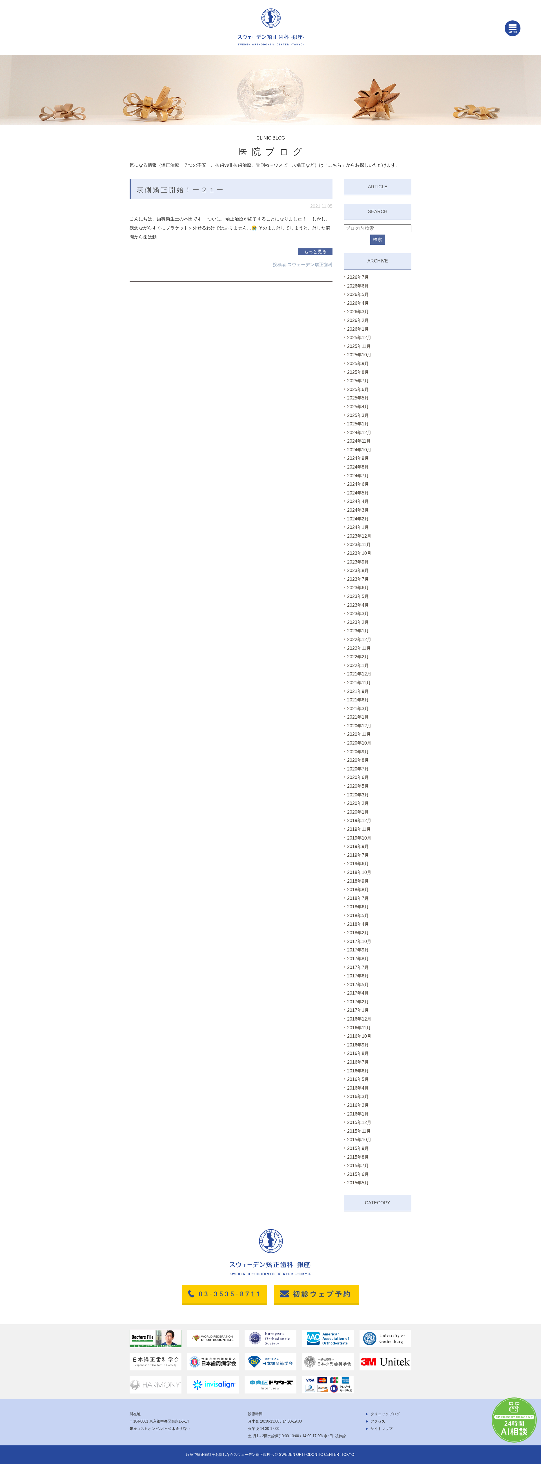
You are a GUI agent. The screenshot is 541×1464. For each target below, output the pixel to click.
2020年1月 (358, 812)
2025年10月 (359, 354)
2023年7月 (358, 579)
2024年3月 (358, 510)
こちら (335, 165)
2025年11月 (359, 346)
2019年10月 (359, 838)
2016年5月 (358, 1079)
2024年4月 (358, 501)
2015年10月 (359, 1139)
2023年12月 (359, 536)
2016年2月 (358, 1105)
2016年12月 (359, 1019)
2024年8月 (358, 467)
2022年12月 (359, 639)
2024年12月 (359, 432)
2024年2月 (358, 518)
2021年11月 (359, 682)
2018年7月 (358, 898)
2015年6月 (358, 1174)
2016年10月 (359, 1036)
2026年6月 (358, 286)
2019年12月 (359, 820)
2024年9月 (358, 458)
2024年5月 (358, 493)
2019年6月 (358, 863)
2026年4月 (358, 303)
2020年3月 (358, 794)
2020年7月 (358, 769)
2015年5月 (358, 1182)
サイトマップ (382, 1429)
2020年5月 (358, 786)
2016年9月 (358, 1045)
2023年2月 (358, 622)
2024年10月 (359, 449)
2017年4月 (358, 993)
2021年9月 (358, 691)
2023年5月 (358, 596)
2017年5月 (358, 984)
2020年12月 (359, 725)
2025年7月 (358, 380)
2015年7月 (358, 1165)
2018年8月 (358, 889)
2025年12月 (359, 337)
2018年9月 (358, 881)
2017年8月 (358, 958)
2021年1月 (358, 717)
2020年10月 (359, 743)
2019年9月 (358, 846)
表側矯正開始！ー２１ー (181, 190)
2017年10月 (359, 941)
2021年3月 (358, 708)
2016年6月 (358, 1070)
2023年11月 (359, 544)
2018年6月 (358, 906)
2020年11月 (359, 734)
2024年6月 (358, 484)
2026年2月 (358, 320)
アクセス (378, 1421)
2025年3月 (358, 415)
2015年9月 (358, 1148)
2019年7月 (358, 855)
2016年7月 (358, 1062)
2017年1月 (358, 1010)
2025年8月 (358, 372)
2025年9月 (358, 363)
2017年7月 (358, 967)
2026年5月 (358, 294)
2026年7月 (358, 277)
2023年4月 (358, 605)
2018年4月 (358, 924)
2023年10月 (359, 553)
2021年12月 (359, 674)
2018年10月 (359, 872)
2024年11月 (359, 441)
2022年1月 (358, 665)
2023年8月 (358, 570)
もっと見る (315, 251)
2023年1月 (358, 630)
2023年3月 (358, 613)
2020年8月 (358, 760)
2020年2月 (358, 803)
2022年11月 (359, 648)
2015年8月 (358, 1157)
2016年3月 (358, 1096)
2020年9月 (358, 751)
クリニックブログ (385, 1414)
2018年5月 (358, 915)
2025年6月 (358, 389)
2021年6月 (358, 699)
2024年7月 (358, 475)
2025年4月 (358, 406)
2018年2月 (358, 932)
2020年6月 (358, 777)
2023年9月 (358, 562)
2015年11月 (359, 1131)
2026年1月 (358, 329)
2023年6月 (358, 587)
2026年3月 (358, 311)
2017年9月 (358, 950)
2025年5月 (358, 398)
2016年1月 (358, 1114)
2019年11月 (359, 829)
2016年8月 (358, 1053)
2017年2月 (358, 1001)
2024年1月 (358, 527)
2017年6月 (358, 975)
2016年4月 (358, 1088)
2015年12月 (359, 1122)
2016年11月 (359, 1027)
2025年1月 (358, 423)
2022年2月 (358, 656)
